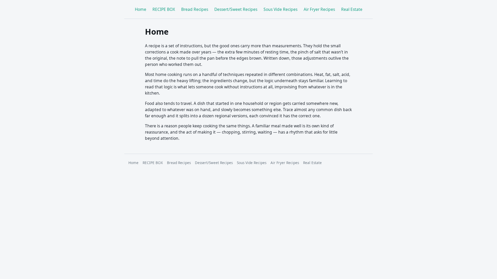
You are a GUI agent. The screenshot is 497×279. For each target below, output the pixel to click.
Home (140, 9)
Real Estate (351, 9)
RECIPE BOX (163, 9)
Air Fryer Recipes (319, 9)
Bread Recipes (194, 9)
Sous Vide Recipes (280, 9)
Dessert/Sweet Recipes (235, 9)
